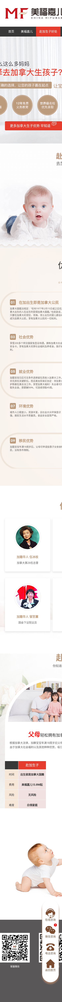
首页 (11, 31)
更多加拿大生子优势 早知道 (30, 126)
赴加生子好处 (48, 31)
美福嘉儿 (27, 31)
